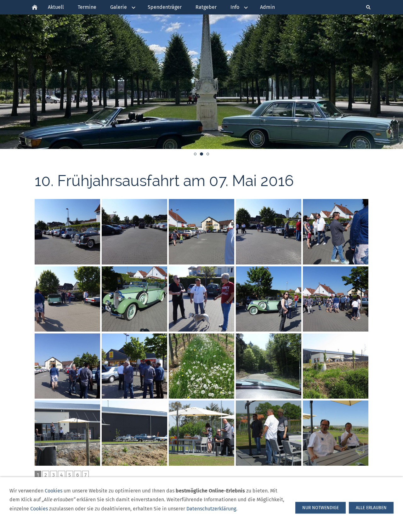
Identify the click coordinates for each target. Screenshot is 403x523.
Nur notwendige (320, 507)
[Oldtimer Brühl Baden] (34, 7)
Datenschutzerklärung (211, 509)
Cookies (53, 491)
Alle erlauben (371, 507)
